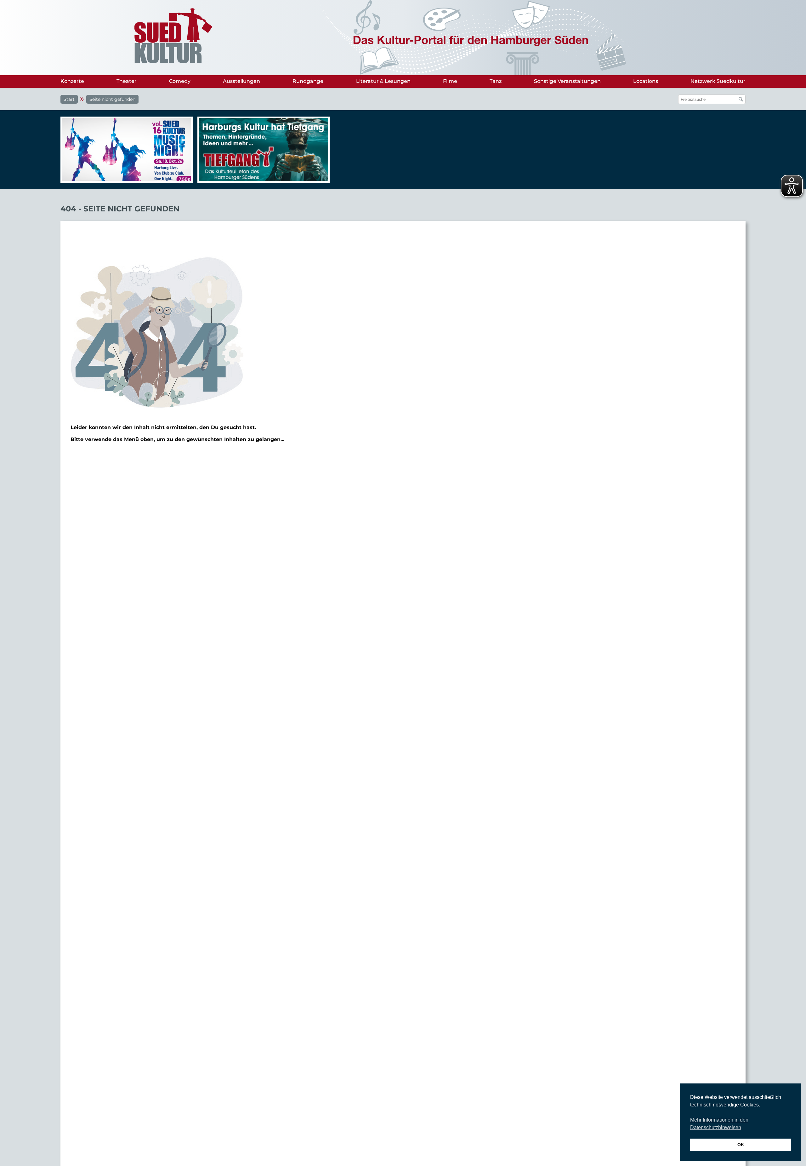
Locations (645, 81)
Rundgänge (307, 81)
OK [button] (740, 1144)
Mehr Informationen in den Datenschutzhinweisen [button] (719, 1123)
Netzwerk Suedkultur (718, 81)
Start (69, 99)
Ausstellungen (241, 81)
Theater (126, 81)
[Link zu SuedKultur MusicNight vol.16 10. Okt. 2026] (125, 150)
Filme (450, 81)
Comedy (179, 81)
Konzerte (72, 81)
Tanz (496, 81)
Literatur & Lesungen (383, 81)
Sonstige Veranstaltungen (567, 81)
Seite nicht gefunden (112, 99)
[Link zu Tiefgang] (261, 153)
